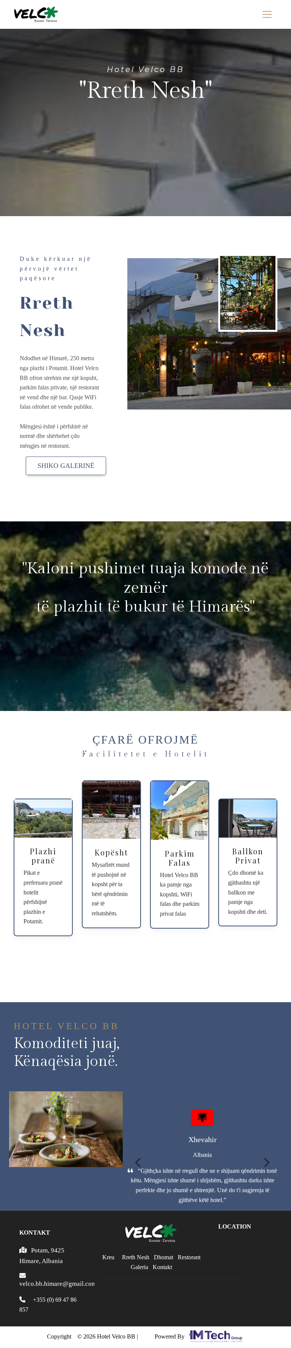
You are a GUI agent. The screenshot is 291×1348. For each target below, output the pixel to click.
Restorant (189, 1257)
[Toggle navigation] (267, 14)
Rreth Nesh (135, 1257)
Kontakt (162, 1267)
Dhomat (163, 1257)
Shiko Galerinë (66, 465)
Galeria (139, 1267)
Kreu (108, 1257)
